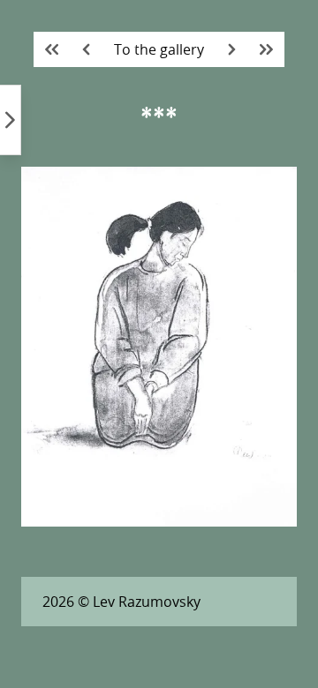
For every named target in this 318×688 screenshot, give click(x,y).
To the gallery (159, 49)
